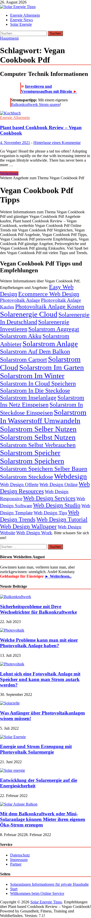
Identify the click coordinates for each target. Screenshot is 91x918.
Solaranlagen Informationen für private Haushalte (49, 884)
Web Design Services (49, 498)
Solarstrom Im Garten (51, 367)
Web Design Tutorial (61, 519)
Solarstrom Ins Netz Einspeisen (42, 401)
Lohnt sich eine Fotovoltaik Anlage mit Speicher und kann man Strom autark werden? (40, 679)
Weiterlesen (9, 173)
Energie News (21, 20)
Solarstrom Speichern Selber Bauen (43, 468)
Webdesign (70, 476)
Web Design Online (58, 484)
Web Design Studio (56, 505)
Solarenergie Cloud (28, 314)
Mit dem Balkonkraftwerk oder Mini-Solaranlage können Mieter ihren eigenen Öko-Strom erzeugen (42, 819)
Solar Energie (21, 24)
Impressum (19, 859)
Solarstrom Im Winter (32, 376)
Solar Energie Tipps (46, 902)
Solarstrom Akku (20, 336)
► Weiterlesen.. (58, 576)
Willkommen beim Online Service (37, 893)
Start (13, 889)
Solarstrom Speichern (32, 461)
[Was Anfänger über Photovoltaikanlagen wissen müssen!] (10, 703)
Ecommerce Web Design (48, 293)
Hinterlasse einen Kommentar (57, 142)
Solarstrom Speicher (30, 453)
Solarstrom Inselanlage (28, 397)
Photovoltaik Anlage (20, 300)
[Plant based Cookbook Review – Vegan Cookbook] (45, 113)
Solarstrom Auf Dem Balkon (35, 351)
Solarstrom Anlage (50, 344)
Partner (15, 864)
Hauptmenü (9, 38)
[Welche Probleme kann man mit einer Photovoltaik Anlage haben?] (12, 630)
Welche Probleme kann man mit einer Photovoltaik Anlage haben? (39, 642)
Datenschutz (20, 855)
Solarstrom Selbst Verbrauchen (38, 444)
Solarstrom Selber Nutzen (38, 429)
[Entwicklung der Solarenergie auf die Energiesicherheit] (12, 770)
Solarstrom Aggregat (53, 328)
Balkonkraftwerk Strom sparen (35, 104)
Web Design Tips (50, 512)
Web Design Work (34, 532)
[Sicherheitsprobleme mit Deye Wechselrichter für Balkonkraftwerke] (15, 597)
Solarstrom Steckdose (26, 476)
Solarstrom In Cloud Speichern (38, 383)
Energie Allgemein (25, 15)
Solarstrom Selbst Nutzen (38, 437)
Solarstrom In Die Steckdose (35, 390)
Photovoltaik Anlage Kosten (49, 306)
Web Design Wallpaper (28, 526)
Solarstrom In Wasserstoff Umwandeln (43, 416)
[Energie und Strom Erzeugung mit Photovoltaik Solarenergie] (13, 737)
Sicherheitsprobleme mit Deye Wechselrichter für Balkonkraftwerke (38, 609)
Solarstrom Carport (23, 359)
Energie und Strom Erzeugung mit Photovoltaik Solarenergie (36, 749)
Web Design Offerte (19, 484)
